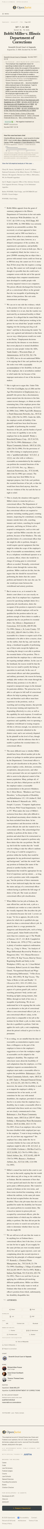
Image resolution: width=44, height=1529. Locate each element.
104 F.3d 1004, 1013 (22, 1123)
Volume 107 (14, 22)
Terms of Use (33, 1520)
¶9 (5, 1169)
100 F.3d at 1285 (25, 1117)
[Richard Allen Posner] (4, 1368)
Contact (34, 1517)
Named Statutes (8, 1479)
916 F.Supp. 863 (32, 220)
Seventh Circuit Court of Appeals (22, 47)
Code (4, 1465)
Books (4, 1485)
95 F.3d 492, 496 (30, 1155)
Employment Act (31, 391)
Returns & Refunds (8, 1520)
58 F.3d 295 (11, 1269)
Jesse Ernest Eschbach (15, 1373)
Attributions (22, 1520)
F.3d (21, 22)
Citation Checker (8, 1487)
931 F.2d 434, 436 (29, 1273)
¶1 (5, 207)
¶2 (5, 304)
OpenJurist (5, 22)
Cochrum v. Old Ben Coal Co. (29, 1149)
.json (12, 1413)
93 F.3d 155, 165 (17, 1082)
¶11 (5, 1300)
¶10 (5, 1235)
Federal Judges (7, 1471)
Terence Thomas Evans (15, 1378)
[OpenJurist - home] (22, 7)
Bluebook (35, 1323)
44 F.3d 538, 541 (26, 355)
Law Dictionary (7, 1468)
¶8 (5, 1038)
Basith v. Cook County (25, 80)
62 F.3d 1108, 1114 (25, 1161)
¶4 (5, 497)
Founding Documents (9, 1482)
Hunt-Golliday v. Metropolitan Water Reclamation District (24, 1120)
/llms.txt (5, 1499)
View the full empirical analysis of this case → (18, 163)
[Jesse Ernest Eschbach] (4, 1374)
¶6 (5, 750)
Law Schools (6, 1476)
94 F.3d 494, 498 (23, 626)
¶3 (5, 385)
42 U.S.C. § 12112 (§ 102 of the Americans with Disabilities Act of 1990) (20, 106)
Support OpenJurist (22, 1508)
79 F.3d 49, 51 (27, 1263)
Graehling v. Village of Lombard (28, 1266)
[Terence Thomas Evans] (4, 1379)
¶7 (5, 901)
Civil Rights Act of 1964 (24, 388)
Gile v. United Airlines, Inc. (29, 97)
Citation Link (20, 1323)
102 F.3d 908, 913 (14, 1152)
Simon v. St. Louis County (25, 629)
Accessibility (23, 1517)
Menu (7, 14)
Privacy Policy (7, 1523)
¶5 (5, 591)
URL (7, 1323)
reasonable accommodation (11, 1402)
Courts (4, 1474)
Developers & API (8, 1496)
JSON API (5, 1502)
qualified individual (20, 454)
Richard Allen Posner (14, 1367)
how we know (13, 124)
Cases (4, 1462)
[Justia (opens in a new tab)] (28, 1454)
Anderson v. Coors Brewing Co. (24, 142)
